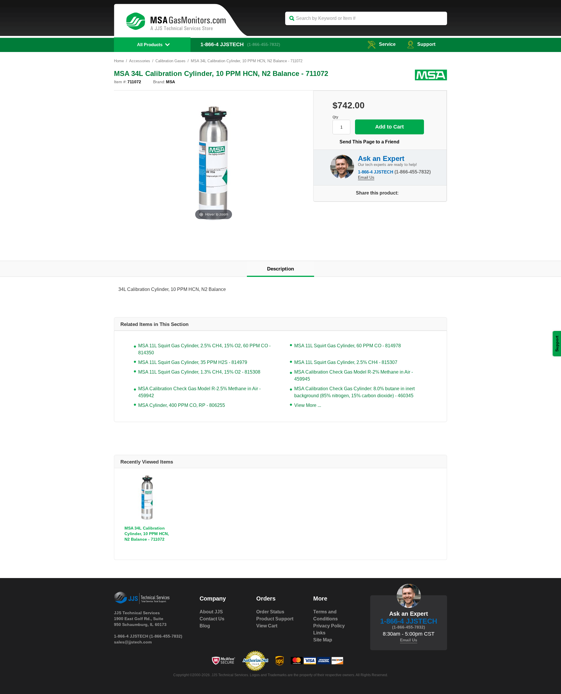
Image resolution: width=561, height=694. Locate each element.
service (387, 44)
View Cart (266, 625)
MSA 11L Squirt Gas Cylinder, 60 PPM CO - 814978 (347, 345)
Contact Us (212, 618)
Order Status (270, 611)
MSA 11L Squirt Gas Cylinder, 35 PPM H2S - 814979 (192, 362)
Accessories (139, 61)
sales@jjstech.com (133, 642)
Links (319, 632)
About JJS (211, 611)
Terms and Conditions (325, 615)
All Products (149, 44)
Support (426, 44)
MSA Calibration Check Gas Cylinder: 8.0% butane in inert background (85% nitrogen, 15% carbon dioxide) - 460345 (354, 392)
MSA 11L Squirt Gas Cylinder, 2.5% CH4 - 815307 (345, 362)
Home (119, 61)
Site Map (322, 639)
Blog (205, 625)
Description (280, 269)
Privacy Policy (329, 625)
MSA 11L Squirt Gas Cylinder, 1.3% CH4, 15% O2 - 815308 (199, 371)
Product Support (274, 618)
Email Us (366, 177)
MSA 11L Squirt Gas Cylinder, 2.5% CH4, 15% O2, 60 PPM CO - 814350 (204, 349)
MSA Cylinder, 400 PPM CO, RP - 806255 (181, 405)
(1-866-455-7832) (263, 44)
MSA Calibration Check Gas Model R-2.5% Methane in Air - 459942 (199, 392)
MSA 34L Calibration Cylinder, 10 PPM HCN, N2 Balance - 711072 (146, 534)
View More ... (307, 405)
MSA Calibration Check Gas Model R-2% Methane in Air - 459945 (353, 375)
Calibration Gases (170, 61)
